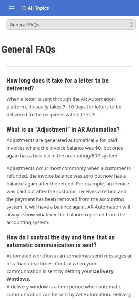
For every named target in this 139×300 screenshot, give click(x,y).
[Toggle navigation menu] (11, 8)
